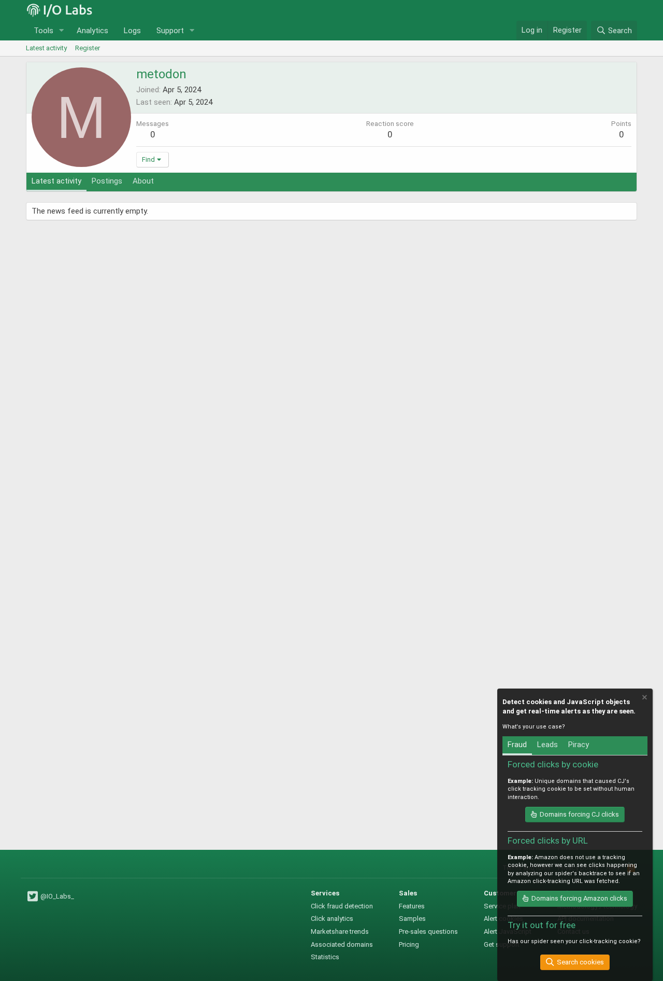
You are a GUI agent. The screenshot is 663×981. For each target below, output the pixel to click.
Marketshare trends (340, 931)
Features (412, 906)
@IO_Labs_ (56, 896)
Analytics (92, 30)
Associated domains (342, 944)
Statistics (325, 957)
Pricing (409, 944)
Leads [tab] (547, 744)
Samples (412, 918)
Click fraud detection (342, 906)
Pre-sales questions (428, 931)
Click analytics (332, 918)
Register (87, 48)
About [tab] (143, 181)
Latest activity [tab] (56, 181)
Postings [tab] (107, 181)
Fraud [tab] (517, 744)
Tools (43, 30)
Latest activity (46, 48)
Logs (132, 30)
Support (170, 30)
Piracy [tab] (578, 744)
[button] (61, 30)
